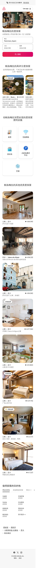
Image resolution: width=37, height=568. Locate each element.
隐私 (15, 558)
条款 (20, 558)
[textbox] (10, 48)
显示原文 (26, 3)
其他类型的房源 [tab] (18, 490)
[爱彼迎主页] (4, 8)
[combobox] (17, 41)
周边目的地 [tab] (6, 490)
